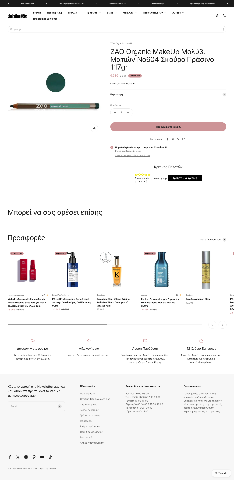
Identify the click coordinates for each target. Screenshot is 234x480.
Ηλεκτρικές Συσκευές (45, 18)
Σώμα (110, 12)
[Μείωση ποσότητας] (115, 112)
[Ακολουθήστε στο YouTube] (42, 457)
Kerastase (101, 295)
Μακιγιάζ (128, 12)
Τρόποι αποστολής (90, 415)
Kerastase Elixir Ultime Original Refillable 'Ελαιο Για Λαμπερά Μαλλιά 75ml (113, 302)
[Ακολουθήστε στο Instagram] (26, 457)
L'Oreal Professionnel (60, 295)
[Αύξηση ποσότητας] (128, 112)
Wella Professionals (16, 295)
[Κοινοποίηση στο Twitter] (173, 139)
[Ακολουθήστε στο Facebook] (10, 457)
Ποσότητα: (115, 105)
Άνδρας (176, 12)
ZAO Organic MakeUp (121, 43)
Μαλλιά (72, 12)
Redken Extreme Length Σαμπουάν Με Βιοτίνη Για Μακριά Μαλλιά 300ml (160, 302)
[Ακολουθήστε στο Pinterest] (34, 457)
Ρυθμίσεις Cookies (90, 426)
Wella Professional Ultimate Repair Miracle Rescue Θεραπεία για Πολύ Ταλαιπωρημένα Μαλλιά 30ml (27, 302)
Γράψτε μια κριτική (185, 178)
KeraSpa (189, 295)
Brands (37, 12)
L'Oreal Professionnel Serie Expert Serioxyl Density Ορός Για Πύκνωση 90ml (71, 302)
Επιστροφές (86, 421)
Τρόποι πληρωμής (89, 410)
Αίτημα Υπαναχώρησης (92, 442)
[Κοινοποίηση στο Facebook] (167, 139)
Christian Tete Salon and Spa (95, 399)
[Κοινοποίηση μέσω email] (183, 139)
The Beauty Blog (88, 404)
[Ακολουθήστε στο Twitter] (18, 457)
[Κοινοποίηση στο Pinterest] (178, 139)
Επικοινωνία (86, 437)
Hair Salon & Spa (24, 3)
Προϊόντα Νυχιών (153, 12)
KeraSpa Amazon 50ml (198, 299)
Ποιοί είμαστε (87, 393)
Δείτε (71, 355)
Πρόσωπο (91, 12)
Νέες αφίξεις (54, 12)
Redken (144, 295)
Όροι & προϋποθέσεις (91, 432)
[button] (222, 29)
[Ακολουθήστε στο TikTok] (50, 457)
